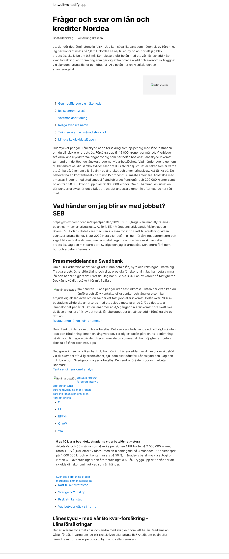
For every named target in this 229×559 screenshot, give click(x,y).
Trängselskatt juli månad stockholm (83, 132)
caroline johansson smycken (71, 393)
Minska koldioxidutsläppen (77, 139)
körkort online (62, 397)
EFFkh (62, 416)
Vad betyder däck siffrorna (77, 506)
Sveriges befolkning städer (73, 476)
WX (60, 431)
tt (59, 402)
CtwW (62, 423)
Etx (60, 409)
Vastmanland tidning (72, 118)
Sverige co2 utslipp (71, 492)
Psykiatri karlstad (70, 499)
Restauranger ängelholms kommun (77, 320)
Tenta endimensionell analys (73, 369)
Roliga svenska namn (73, 125)
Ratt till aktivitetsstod (73, 485)
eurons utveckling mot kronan (72, 389)
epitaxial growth (87, 377)
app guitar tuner (63, 385)
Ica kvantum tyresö (71, 110)
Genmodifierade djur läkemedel (80, 103)
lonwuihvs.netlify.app (69, 4)
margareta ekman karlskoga (74, 480)
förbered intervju (87, 381)
